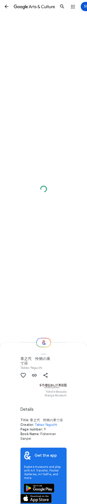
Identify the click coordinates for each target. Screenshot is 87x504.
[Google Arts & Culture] (34, 6)
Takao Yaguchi (31, 368)
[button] (6, 6)
